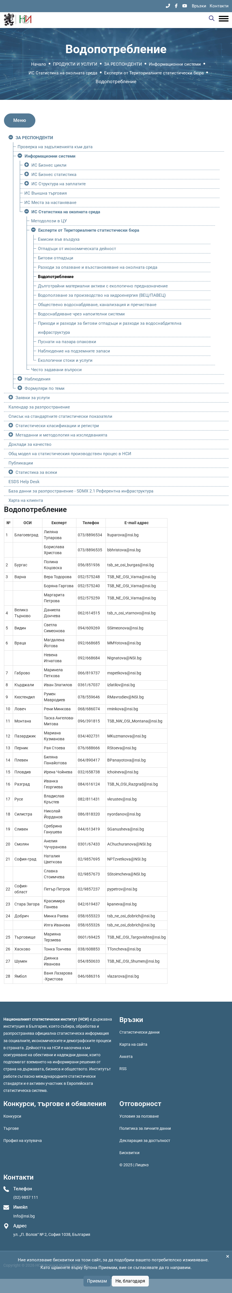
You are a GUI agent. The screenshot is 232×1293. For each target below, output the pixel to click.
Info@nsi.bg (24, 1216)
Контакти (219, 5)
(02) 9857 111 (25, 1197)
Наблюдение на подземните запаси (74, 351)
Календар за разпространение (39, 407)
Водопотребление (56, 276)
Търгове (11, 1128)
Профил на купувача (22, 1140)
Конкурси (12, 1116)
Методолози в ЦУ (49, 220)
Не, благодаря (130, 1281)
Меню (19, 120)
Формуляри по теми (45, 388)
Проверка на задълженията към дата (55, 146)
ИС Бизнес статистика (53, 174)
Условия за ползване (139, 1116)
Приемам (97, 1281)
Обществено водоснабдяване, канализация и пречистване (97, 304)
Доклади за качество (29, 444)
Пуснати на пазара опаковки (67, 341)
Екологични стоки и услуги (65, 360)
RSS (122, 1068)
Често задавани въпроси (56, 369)
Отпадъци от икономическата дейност (77, 248)
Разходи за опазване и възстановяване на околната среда (97, 267)
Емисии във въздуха (59, 239)
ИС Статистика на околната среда (63, 73)
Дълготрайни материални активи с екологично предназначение (103, 286)
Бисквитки (129, 1152)
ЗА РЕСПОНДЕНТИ (123, 64)
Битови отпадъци (55, 258)
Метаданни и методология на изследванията (61, 435)
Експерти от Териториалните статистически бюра (154, 73)
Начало (38, 64)
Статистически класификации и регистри (57, 425)
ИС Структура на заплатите (58, 183)
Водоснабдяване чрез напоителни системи (81, 314)
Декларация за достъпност (144, 1140)
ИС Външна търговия (45, 193)
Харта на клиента (25, 500)
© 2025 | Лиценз (134, 1165)
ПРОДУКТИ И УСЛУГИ (75, 64)
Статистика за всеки (36, 472)
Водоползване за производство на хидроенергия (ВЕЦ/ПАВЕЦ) (102, 295)
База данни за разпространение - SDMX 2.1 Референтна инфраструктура (80, 491)
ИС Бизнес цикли (48, 165)
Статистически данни (139, 1032)
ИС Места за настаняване (50, 202)
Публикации (20, 463)
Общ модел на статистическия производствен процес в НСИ (69, 453)
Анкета (126, 1056)
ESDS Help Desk (24, 481)
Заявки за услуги (33, 397)
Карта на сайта (133, 1044)
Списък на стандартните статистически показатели (60, 416)
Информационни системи (175, 64)
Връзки (199, 5)
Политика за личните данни (145, 1128)
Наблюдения (37, 379)
